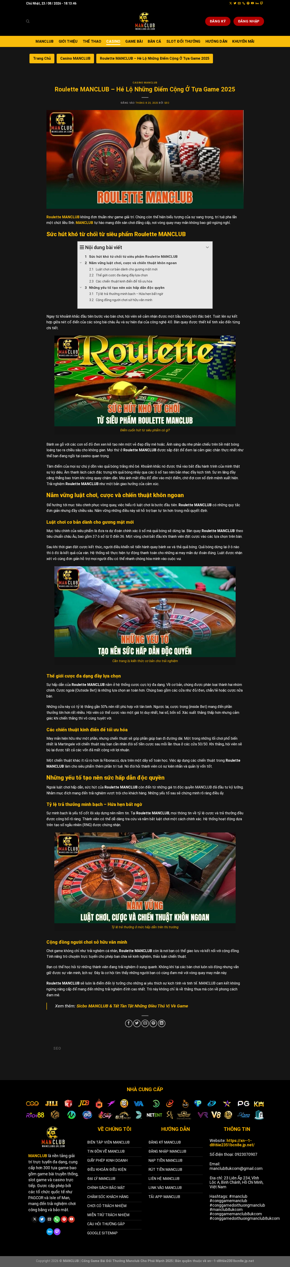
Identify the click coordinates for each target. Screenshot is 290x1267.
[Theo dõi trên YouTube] (252, 3)
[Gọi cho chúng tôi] (243, 3)
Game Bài (134, 41)
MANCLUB (44, 41)
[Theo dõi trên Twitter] (235, 3)
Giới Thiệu (68, 41)
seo (166, 102)
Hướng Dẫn (216, 41)
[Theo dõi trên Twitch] (261, 3)
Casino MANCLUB (75, 58)
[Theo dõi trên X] (230, 3)
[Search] (27, 21)
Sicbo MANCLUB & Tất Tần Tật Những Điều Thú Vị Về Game (132, 1006)
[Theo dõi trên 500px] (257, 3)
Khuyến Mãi (243, 41)
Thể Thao (92, 41)
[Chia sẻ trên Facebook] (129, 1023)
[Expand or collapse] (207, 247)
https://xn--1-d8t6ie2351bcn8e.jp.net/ (232, 1142)
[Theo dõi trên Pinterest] (248, 3)
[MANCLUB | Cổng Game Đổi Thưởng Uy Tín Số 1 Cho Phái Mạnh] (145, 21)
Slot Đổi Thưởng (183, 41)
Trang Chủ (42, 58)
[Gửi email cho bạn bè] (145, 1023)
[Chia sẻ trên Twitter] (137, 1023)
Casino (113, 41)
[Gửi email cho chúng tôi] (239, 3)
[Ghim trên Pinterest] (153, 1023)
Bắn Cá (154, 41)
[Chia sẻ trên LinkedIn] (161, 1023)
